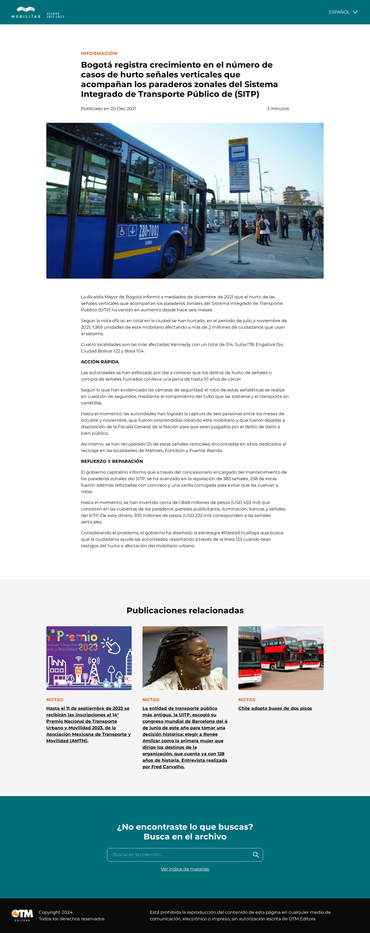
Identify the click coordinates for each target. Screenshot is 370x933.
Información (99, 53)
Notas (54, 699)
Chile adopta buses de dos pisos (275, 708)
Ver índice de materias (185, 869)
